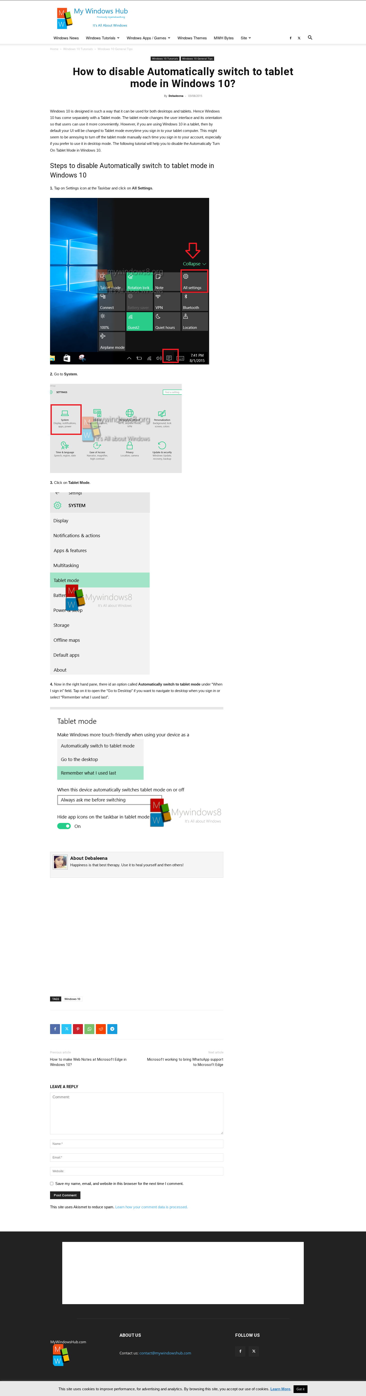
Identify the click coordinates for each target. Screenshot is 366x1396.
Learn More (280, 1389)
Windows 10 (72, 999)
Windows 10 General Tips (197, 58)
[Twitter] (299, 38)
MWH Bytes (224, 37)
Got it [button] (301, 1389)
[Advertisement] (225, 18)
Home (54, 49)
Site (244, 37)
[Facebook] (290, 38)
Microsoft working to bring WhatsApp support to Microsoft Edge (185, 1062)
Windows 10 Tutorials (78, 49)
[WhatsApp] (89, 1029)
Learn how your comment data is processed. (151, 1207)
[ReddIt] (101, 1029)
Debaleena (176, 96)
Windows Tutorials (101, 37)
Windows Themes (192, 37)
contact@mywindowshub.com (165, 1352)
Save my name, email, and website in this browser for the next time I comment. (119, 1183)
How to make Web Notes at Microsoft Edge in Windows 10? (88, 1062)
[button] (310, 38)
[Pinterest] (78, 1029)
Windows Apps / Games (146, 37)
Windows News (66, 37)
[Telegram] (112, 1029)
